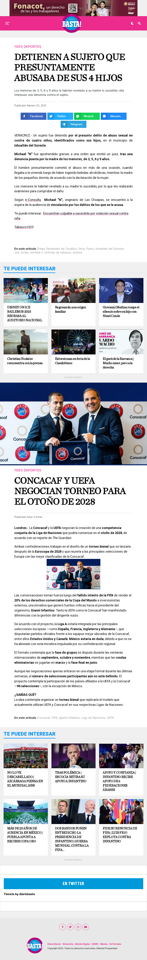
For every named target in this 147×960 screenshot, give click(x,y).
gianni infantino (69, 717)
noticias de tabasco (57, 252)
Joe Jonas (21, 252)
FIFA (55, 717)
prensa (77, 252)
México (104, 944)
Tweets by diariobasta (19, 894)
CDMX (95, 944)
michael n (36, 252)
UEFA (110, 717)
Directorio (68, 944)
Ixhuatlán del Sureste (109, 248)
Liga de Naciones (93, 717)
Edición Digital (82, 944)
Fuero (90, 248)
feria (82, 248)
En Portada (115, 944)
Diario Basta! (54, 944)
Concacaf (43, 717)
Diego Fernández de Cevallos (57, 248)
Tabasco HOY (24, 227)
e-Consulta (33, 200)
